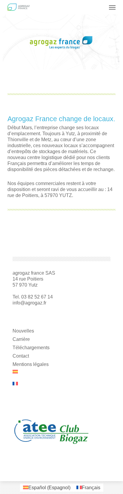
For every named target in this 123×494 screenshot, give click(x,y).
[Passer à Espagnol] (61, 374)
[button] (112, 7)
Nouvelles (23, 330)
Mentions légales (31, 364)
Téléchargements (31, 347)
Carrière (21, 339)
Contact (21, 355)
